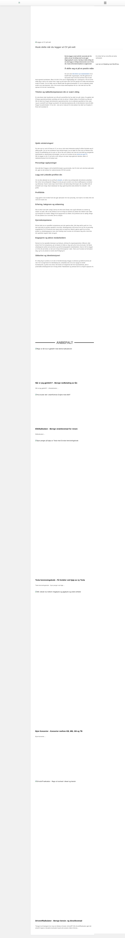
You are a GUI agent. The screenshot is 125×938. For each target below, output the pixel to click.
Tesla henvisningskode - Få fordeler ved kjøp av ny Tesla (60, 580)
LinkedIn (59, 180)
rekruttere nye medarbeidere (80, 74)
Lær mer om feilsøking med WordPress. (107, 64)
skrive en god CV (82, 154)
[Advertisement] (79, 26)
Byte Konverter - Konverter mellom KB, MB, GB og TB (58, 731)
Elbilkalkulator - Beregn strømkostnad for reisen (56, 429)
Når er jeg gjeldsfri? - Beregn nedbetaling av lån (56, 383)
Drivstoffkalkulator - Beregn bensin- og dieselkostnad (58, 921)
